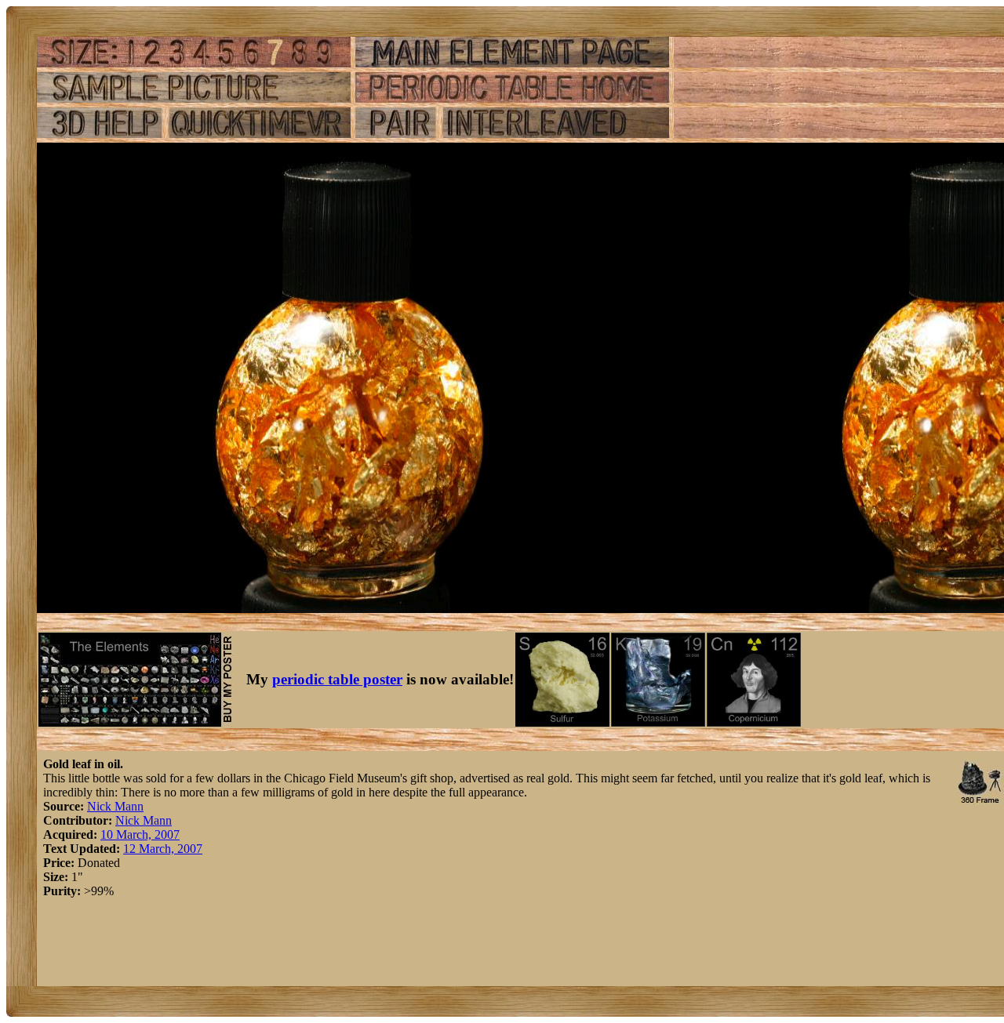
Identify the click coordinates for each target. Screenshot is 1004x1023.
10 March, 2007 (140, 834)
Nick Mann (115, 806)
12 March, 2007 (162, 848)
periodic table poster (337, 679)
